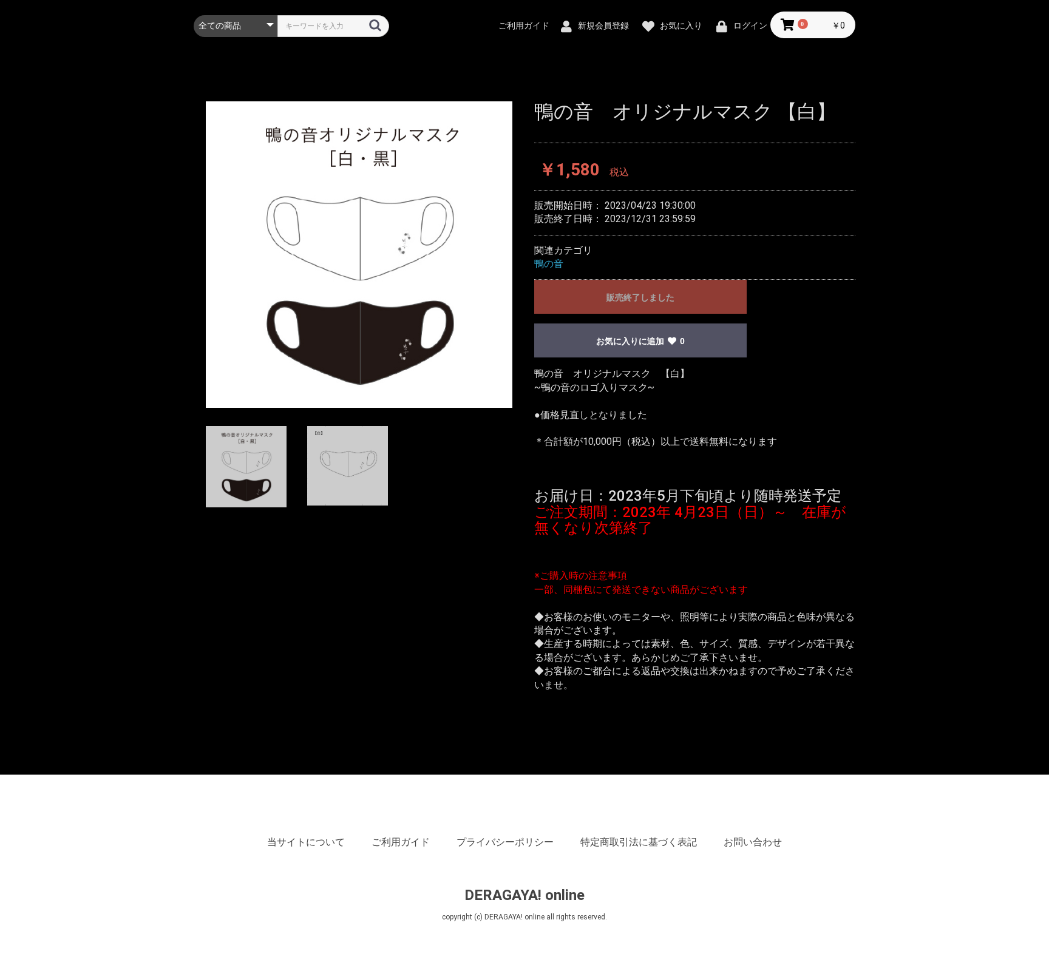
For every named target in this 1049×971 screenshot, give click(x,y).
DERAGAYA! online (524, 895)
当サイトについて (306, 842)
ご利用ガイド (401, 842)
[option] (359, 254)
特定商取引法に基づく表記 (638, 842)
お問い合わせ (753, 842)
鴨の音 (548, 263)
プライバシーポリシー (505, 842)
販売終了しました (640, 297)
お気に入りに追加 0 (640, 341)
